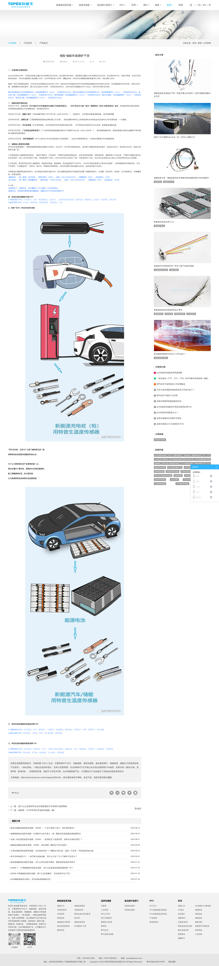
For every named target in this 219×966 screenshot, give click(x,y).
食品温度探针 (102, 763)
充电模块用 (78, 910)
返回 (139, 808)
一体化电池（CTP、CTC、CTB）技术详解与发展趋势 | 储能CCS (184, 378)
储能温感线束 (79, 906)
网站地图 (172, 962)
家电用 (103, 926)
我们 (145, 5)
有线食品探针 (129, 910)
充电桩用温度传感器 (188, 471)
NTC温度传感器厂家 (175, 467)
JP (209, 5)
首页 (194, 43)
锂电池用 (60, 918)
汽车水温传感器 (189, 479)
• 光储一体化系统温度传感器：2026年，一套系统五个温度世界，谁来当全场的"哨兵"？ (74, 839)
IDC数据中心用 (80, 926)
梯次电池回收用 (63, 926)
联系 (181, 5)
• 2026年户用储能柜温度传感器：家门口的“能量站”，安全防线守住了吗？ (74, 873)
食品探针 (181, 914)
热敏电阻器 (178, 475)
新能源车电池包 (160, 479)
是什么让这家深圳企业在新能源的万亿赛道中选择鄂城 (42, 806)
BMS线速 (169, 314)
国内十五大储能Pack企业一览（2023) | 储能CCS (174, 137)
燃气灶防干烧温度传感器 (170, 463)
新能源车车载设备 (202, 926)
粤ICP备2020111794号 (156, 962)
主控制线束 (191, 314)
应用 (133, 5)
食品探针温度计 (105, 5)
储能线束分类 (168, 182)
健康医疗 (181, 938)
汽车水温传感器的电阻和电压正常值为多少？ (176, 390)
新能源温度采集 (64, 5)
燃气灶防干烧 (188, 459)
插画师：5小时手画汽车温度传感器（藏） (37, 810)
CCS (208, 463)
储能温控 (198, 918)
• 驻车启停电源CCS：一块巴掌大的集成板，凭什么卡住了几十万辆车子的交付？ (74, 856)
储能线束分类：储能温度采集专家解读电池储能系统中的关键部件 (181, 178)
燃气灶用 (104, 930)
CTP (203, 455)
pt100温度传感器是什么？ (167, 412)
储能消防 (198, 922)
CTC (208, 455)
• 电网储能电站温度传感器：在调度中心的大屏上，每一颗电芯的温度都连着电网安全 (74, 834)
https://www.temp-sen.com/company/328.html (41, 777)
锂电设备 (198, 914)
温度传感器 (84, 5)
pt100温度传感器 (160, 455)
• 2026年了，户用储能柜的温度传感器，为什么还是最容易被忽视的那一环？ (74, 868)
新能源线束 (158, 314)
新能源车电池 (159, 226)
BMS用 (77, 918)
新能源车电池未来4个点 (164, 222)
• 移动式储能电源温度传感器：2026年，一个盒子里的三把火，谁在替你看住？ (74, 828)
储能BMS (181, 918)
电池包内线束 (179, 314)
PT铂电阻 (153, 918)
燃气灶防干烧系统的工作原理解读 (171, 384)
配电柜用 (60, 930)
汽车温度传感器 (160, 484)
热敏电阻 (77, 763)
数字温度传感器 (107, 934)
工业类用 (104, 910)
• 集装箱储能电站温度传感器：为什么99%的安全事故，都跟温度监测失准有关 (74, 862)
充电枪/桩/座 (183, 922)
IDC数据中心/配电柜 (203, 906)
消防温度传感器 (190, 475)
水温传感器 (174, 479)
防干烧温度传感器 (176, 459)
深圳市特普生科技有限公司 (115, 962)
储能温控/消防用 (63, 922)
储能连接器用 (79, 922)
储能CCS (124, 763)
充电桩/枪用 (62, 910)
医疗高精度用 (106, 918)
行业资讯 (28, 43)
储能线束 (114, 763)
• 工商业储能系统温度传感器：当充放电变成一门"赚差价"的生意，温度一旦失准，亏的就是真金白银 (74, 851)
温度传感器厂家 (200, 463)
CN (198, 5)
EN (204, 5)
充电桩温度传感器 (172, 471)
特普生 (64, 62)
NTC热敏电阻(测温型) (158, 910)
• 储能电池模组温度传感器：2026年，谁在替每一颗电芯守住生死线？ (74, 845)
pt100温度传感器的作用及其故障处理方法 (174, 407)
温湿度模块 (154, 922)
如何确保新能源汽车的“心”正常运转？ (170, 354)
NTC (122, 5)
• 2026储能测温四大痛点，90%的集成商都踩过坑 (74, 879)
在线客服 (196, 472)
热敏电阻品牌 (159, 471)
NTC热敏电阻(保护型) (158, 914)
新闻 (169, 5)
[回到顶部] (216, 963)
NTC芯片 (67, 763)
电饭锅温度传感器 (161, 270)
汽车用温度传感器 (182, 484)
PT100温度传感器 (187, 463)
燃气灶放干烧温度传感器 (163, 475)
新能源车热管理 (160, 467)
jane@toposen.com (134, 958)
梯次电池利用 (183, 930)
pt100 (170, 455)
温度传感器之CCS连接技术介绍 (170, 424)
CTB (156, 459)
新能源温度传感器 (161, 358)
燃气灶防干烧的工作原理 (167, 395)
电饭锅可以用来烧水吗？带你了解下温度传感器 (174, 266)
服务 (157, 5)
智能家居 (181, 934)
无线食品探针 (129, 906)
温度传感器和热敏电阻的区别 (169, 401)
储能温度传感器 (160, 440)
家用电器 (198, 930)
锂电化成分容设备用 (82, 914)
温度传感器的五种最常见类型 (169, 418)
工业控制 (198, 934)
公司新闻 (12, 43)
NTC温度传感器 (190, 467)
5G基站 (181, 910)
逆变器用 (60, 914)
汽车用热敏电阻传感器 (202, 459)
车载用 (103, 906)
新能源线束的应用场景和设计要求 (168, 310)
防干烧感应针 (164, 459)
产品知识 (44, 43)
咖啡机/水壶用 (106, 922)
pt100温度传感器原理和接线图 (169, 373)
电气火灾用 (105, 914)
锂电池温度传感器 (185, 926)
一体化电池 (186, 455)
